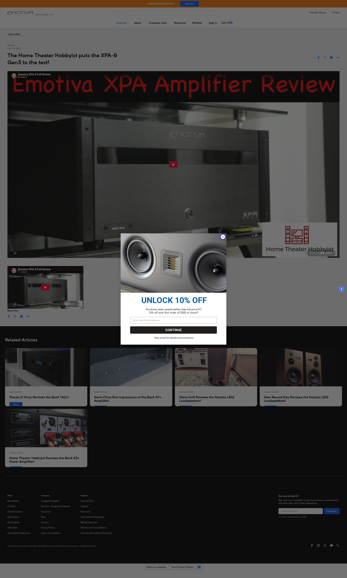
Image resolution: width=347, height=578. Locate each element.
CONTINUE (173, 330)
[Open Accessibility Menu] (341, 289)
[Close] (223, 236)
